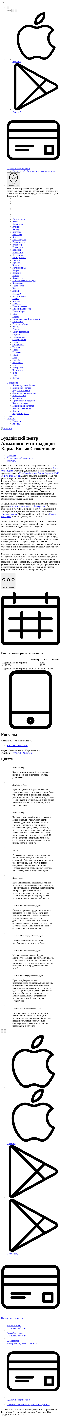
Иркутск (16, 262)
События (11, 418)
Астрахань (17, 224)
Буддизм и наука (20, 403)
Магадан (16, 293)
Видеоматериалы (20, 413)
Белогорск (17, 234)
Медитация (17, 398)
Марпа (52, 514)
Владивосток (18, 242)
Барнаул (16, 229)
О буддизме (12, 383)
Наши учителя (19, 395)
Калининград (19, 268)
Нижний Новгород (21, 309)
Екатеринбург (19, 257)
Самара (16, 329)
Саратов (16, 334)
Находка (16, 303)
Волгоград (17, 247)
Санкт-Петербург (20, 332)
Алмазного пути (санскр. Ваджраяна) (27, 506)
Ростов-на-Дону (20, 324)
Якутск (15, 378)
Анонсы (16, 424)
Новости (16, 421)
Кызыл (15, 288)
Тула (14, 357)
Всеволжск (17, 252)
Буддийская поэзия (21, 408)
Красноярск (18, 285)
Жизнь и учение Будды (23, 385)
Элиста (15, 375)
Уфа (14, 365)
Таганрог (16, 347)
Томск (15, 355)
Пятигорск (17, 321)
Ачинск (16, 227)
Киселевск (17, 278)
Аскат (15, 221)
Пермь (15, 316)
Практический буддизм (23, 400)
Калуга (15, 270)
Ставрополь (18, 344)
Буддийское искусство (23, 406)
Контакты (11, 461)
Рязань (15, 326)
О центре (11, 455)
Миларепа (6, 516)
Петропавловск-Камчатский (26, 319)
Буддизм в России (21, 390)
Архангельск (18, 219)
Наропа (13, 514)
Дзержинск (17, 255)
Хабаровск (17, 367)
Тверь (15, 350)
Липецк (16, 291)
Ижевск (16, 260)
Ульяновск (17, 362)
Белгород (16, 232)
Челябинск (17, 370)
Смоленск (17, 342)
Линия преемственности (24, 393)
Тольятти (16, 352)
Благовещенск (19, 239)
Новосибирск (19, 311)
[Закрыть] (16, 10)
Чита (14, 373)
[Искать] (13, 10)
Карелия (16, 273)
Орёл (14, 314)
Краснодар (17, 283)
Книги (15, 411)
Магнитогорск (19, 296)
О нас (9, 416)
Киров (15, 275)
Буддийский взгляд (21, 388)
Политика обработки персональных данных (33, 171)
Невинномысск (19, 306)
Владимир (17, 244)
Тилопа (4, 514)
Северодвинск (19, 339)
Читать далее (8, 587)
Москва (16, 301)
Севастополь (13, 186)
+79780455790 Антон (17, 745)
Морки (15, 298)
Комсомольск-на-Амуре (23, 280)
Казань (15, 265)
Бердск (15, 237)
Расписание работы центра (20, 458)
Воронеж (16, 250)
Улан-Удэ (16, 360)
